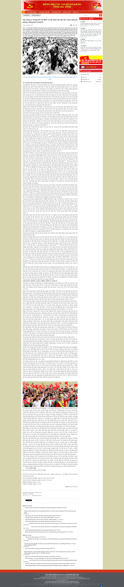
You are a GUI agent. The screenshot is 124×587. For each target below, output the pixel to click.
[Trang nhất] (23, 12)
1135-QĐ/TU (83, 45)
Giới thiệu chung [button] (31, 12)
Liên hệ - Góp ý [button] (67, 12)
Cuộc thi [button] (75, 12)
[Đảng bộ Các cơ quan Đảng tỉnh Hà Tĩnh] (29, 5)
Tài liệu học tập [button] (56, 12)
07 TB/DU (83, 21)
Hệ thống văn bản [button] (44, 12)
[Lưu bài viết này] (76, 25)
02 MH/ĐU (83, 39)
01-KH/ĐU (83, 28)
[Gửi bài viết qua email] (71, 25)
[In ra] (74, 25)
